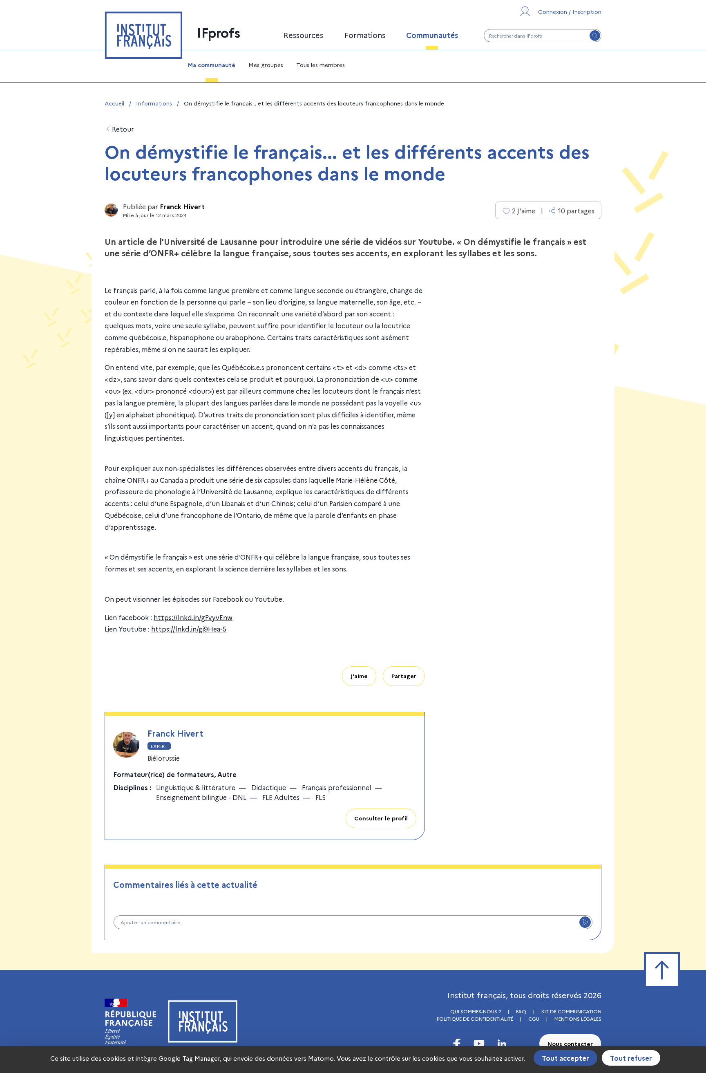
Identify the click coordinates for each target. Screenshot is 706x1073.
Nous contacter (570, 1043)
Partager (403, 676)
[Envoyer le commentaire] (585, 922)
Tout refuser (631, 1057)
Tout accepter (565, 1057)
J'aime (359, 676)
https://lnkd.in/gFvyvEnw (193, 617)
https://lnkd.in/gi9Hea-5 (188, 628)
